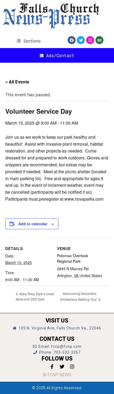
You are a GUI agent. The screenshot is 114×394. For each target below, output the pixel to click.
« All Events (17, 82)
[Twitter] (81, 40)
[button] (28, 40)
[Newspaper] (99, 40)
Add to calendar (32, 223)
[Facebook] (72, 40)
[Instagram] (90, 40)
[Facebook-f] (52, 366)
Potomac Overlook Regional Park (72, 258)
